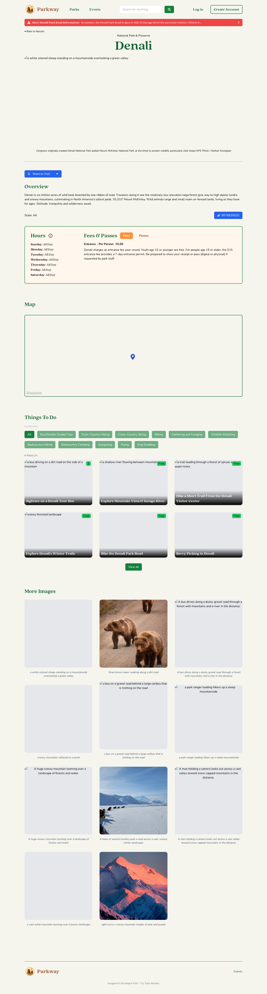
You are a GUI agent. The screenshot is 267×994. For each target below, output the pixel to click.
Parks (74, 9)
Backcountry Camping (75, 445)
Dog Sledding (146, 445)
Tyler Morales (152, 983)
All (29, 434)
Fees (126, 236)
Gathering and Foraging (187, 434)
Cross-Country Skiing (132, 434)
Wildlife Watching (223, 434)
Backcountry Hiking (39, 445)
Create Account (226, 9)
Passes (144, 236)
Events (94, 9)
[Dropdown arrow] (57, 174)
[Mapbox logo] (34, 393)
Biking (159, 434)
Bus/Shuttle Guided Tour (56, 434)
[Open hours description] (50, 236)
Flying (125, 445)
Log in (198, 9)
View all (133, 567)
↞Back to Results (34, 31)
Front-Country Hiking (95, 434)
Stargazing (105, 445)
